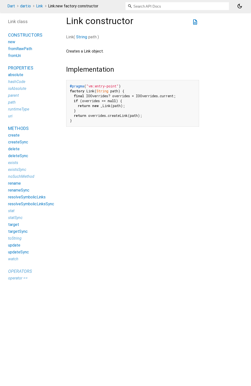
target (13, 224)
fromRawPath (20, 48)
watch (13, 259)
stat (11, 210)
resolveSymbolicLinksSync (31, 204)
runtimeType (18, 109)
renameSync (18, 190)
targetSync (18, 231)
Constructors (25, 35)
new (11, 42)
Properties (20, 67)
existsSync (17, 169)
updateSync (18, 252)
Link (39, 6)
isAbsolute (17, 88)
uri (10, 116)
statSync (15, 217)
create (14, 135)
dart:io (25, 6)
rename (14, 183)
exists (13, 162)
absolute (15, 74)
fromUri (14, 55)
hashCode (16, 81)
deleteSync (18, 155)
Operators (20, 271)
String (81, 36)
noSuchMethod (21, 176)
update (14, 245)
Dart (11, 6)
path (12, 102)
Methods (18, 128)
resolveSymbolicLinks (27, 197)
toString (15, 238)
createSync (18, 142)
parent (13, 95)
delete (14, 149)
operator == (18, 278)
